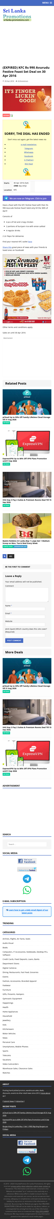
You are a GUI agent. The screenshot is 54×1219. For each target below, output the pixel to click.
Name (8, 605)
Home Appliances (10, 1011)
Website (8, 621)
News (5, 1038)
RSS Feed (29, 164)
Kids (4, 1025)
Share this (7, 247)
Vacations (7, 1059)
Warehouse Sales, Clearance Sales (18, 1068)
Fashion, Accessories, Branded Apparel (20, 981)
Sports (5, 1051)
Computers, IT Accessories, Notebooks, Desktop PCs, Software (25, 953)
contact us (46, 1186)
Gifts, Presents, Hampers (13, 994)
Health (5, 1007)
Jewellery (6, 1020)
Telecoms (7, 1055)
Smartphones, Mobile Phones (15, 1046)
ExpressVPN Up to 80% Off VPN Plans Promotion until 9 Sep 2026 (25, 459)
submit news (37, 1186)
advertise (29, 1186)
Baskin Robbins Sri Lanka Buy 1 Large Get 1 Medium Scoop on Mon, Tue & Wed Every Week (26, 542)
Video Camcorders (11, 1064)
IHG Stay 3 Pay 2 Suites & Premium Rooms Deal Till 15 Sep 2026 (27, 501)
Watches (6, 1073)
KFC (10, 556)
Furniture (7, 990)
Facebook (28, 156)
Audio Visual (8, 943)
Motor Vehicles (9, 1033)
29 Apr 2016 (9, 81)
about (23, 1186)
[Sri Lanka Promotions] (27, 15)
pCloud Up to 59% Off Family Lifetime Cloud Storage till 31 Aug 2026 (26, 418)
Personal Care (9, 1042)
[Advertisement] (27, 43)
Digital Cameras (10, 968)
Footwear (7, 985)
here (30, 241)
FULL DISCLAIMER (42, 1211)
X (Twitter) (28, 160)
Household (7, 1016)
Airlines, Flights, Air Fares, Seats (16, 939)
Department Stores (11, 963)
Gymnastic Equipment (12, 998)
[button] (47, 3)
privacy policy (16, 1186)
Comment (9, 586)
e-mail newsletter (28, 144)
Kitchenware (8, 1029)
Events (5, 976)
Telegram (29, 148)
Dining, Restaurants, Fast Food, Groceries (20, 972)
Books (5, 947)
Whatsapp (28, 152)
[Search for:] (27, 844)
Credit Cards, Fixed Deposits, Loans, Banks (21, 959)
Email (8, 613)
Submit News (9, 1101)
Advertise (19, 1101)
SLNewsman (23, 81)
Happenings (8, 1003)
